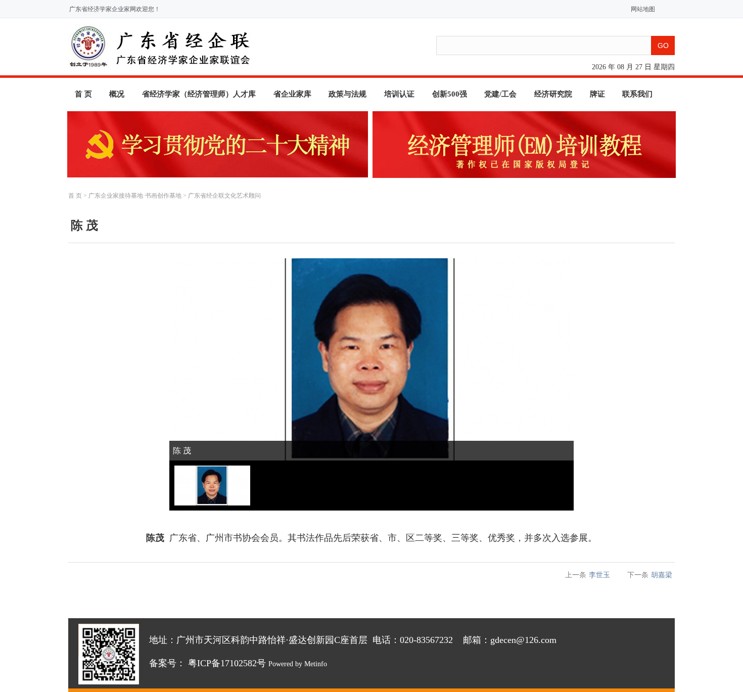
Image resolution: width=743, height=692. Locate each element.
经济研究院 (553, 94)
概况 (116, 94)
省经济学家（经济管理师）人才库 (199, 94)
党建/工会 (500, 94)
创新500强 (449, 94)
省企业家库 (292, 94)
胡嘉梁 (661, 575)
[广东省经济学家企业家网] (159, 69)
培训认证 (399, 94)
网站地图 (640, 9)
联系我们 (637, 94)
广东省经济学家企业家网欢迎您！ (114, 9)
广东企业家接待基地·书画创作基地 (134, 195)
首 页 (83, 94)
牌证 (597, 94)
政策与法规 (347, 94)
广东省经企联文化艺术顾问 (224, 195)
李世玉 (599, 575)
